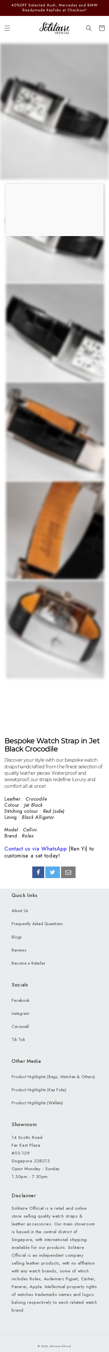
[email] (68, 872)
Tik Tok (18, 1039)
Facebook (21, 1000)
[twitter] (52, 872)
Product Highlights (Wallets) (37, 1103)
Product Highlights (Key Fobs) (39, 1090)
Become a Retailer (28, 963)
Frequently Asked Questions (37, 924)
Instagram (20, 1013)
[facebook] (38, 872)
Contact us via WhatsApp (35, 849)
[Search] (89, 28)
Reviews (19, 950)
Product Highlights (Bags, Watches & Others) (53, 1077)
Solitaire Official (60, 1346)
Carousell (20, 1026)
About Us (20, 911)
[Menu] (7, 28)
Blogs (17, 937)
